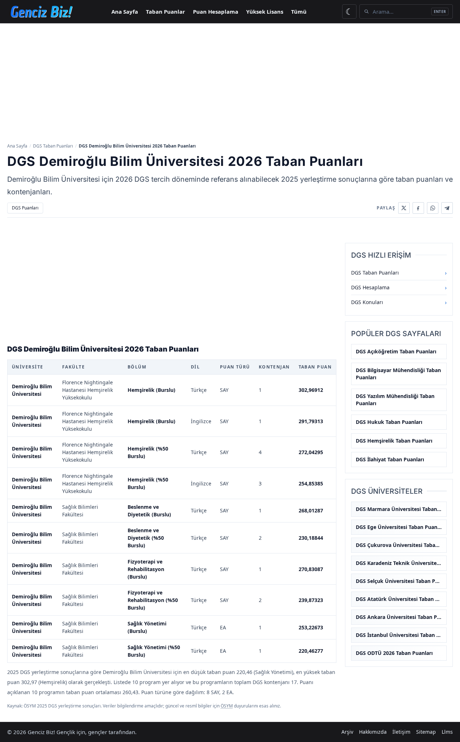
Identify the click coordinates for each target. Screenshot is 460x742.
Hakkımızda (373, 731)
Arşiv (347, 731)
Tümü (299, 11)
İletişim (401, 731)
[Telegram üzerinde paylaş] (447, 208)
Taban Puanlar (165, 11)
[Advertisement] (230, 82)
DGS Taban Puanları (53, 146)
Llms (447, 731)
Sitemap (426, 731)
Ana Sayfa (124, 11)
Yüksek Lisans (264, 11)
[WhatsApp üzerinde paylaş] (432, 208)
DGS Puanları (25, 208)
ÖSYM (227, 706)
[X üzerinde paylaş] (404, 208)
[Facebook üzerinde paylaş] (418, 208)
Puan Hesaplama (215, 11)
